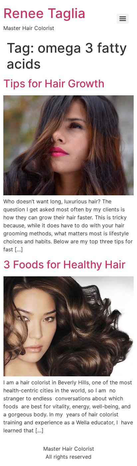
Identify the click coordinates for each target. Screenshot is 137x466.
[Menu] (123, 19)
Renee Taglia (44, 13)
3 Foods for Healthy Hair (64, 264)
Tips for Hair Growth (53, 83)
